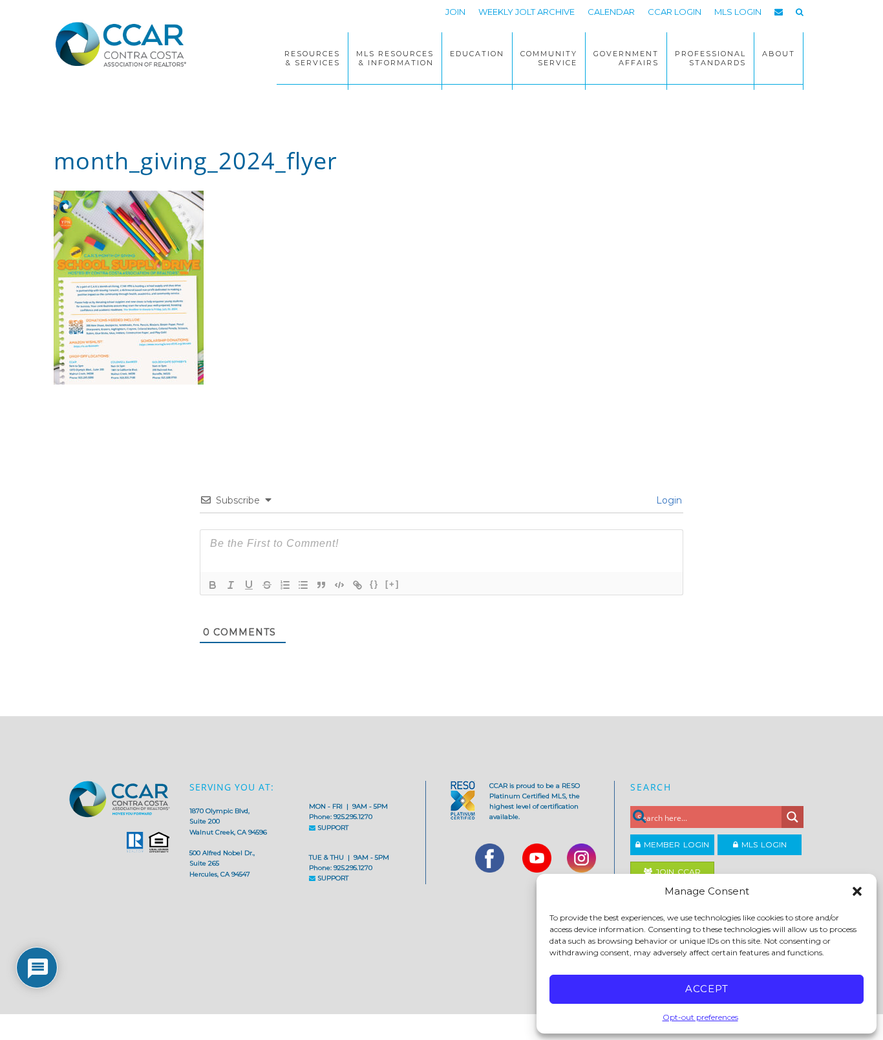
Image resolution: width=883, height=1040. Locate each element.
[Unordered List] (303, 585)
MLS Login (762, 844)
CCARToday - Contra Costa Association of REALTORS (125, 44)
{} (374, 584)
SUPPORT (331, 827)
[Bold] (213, 585)
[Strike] (267, 585)
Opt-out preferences (700, 1017)
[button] (857, 891)
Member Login (675, 844)
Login (668, 500)
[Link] (357, 585)
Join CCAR (676, 871)
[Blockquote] (321, 585)
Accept (707, 988)
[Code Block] (339, 585)
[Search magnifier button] (792, 817)
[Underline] (249, 585)
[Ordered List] (285, 585)
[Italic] (231, 585)
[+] (392, 584)
